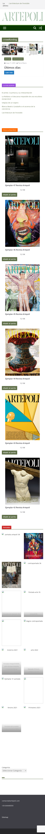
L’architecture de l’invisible (19, 3)
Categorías (6, 767)
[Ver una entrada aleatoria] (40, 28)
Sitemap (5, 817)
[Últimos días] (22, 49)
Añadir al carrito (9, 195)
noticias (7, 59)
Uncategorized (18, 59)
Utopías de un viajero (10, 103)
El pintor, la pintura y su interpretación (17, 93)
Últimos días (12, 67)
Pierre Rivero (22, 63)
